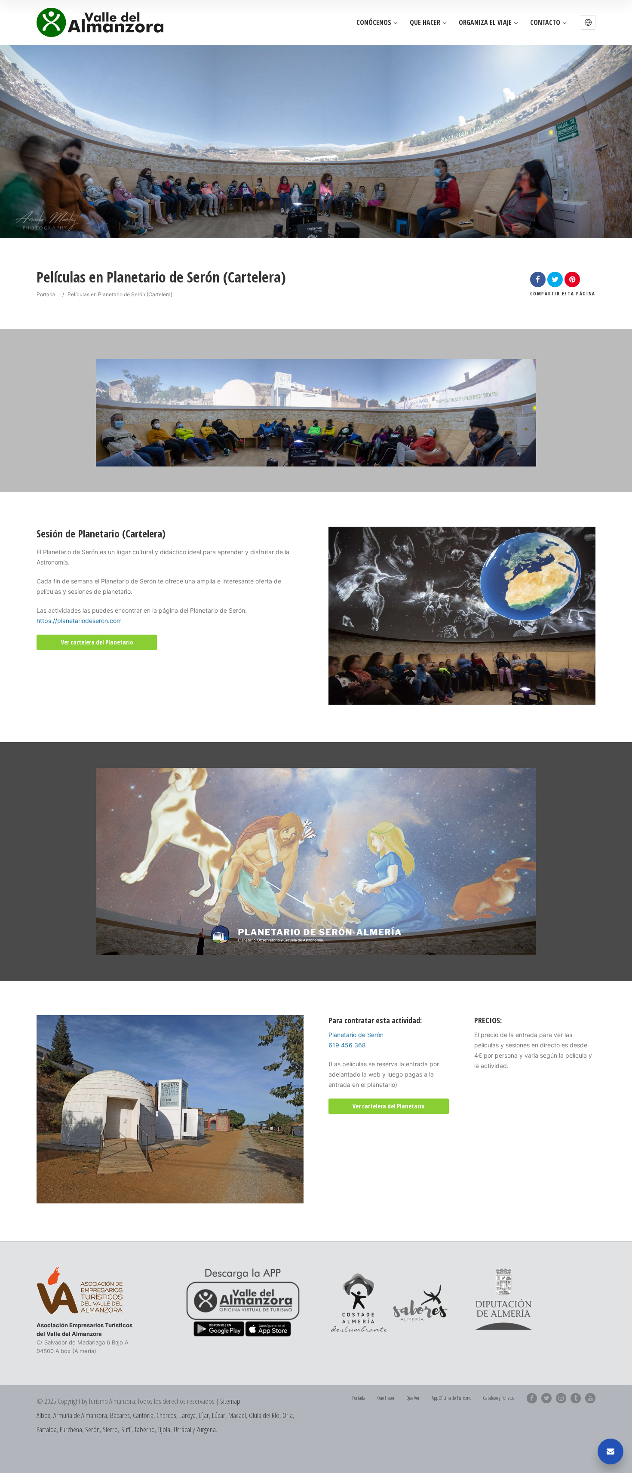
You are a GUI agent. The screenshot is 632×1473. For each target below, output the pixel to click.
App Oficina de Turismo (451, 1398)
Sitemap (230, 1401)
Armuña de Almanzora (80, 1415)
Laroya (187, 1415)
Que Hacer (425, 22)
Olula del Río (264, 1415)
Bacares (120, 1415)
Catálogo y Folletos (498, 1398)
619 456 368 (347, 1045)
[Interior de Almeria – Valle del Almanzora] (100, 22)
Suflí (126, 1429)
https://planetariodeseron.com (79, 620)
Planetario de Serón (355, 1034)
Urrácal (182, 1429)
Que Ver (413, 1398)
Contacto (545, 22)
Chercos (166, 1415)
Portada (46, 294)
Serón (92, 1429)
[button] (588, 22)
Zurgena (206, 1429)
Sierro (110, 1429)
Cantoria (143, 1415)
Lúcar (218, 1415)
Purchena (71, 1429)
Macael (237, 1415)
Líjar (204, 1415)
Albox (43, 1415)
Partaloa (47, 1429)
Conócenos (373, 22)
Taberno (145, 1429)
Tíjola (164, 1429)
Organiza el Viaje (485, 22)
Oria (287, 1415)
